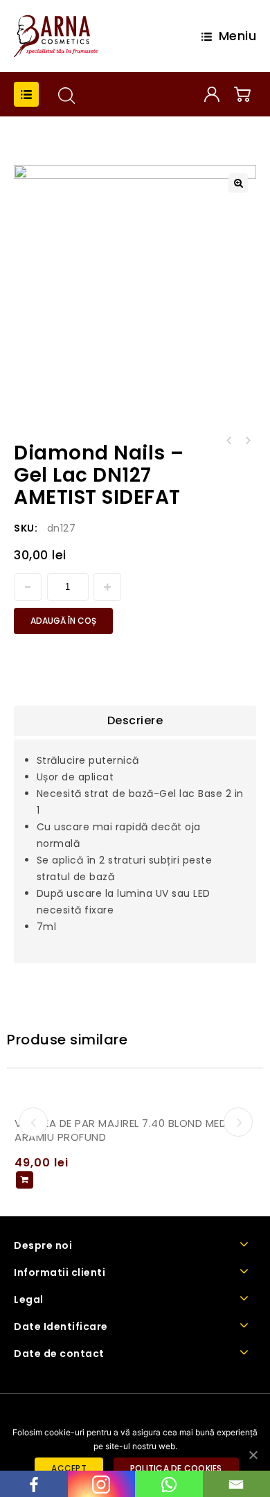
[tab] (135, 721)
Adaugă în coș (63, 621)
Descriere (135, 720)
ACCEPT (69, 1468)
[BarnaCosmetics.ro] (56, 35)
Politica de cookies (176, 1468)
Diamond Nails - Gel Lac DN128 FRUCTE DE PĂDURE (229, 440)
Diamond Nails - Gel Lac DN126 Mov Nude (247, 440)
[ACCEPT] (253, 1455)
